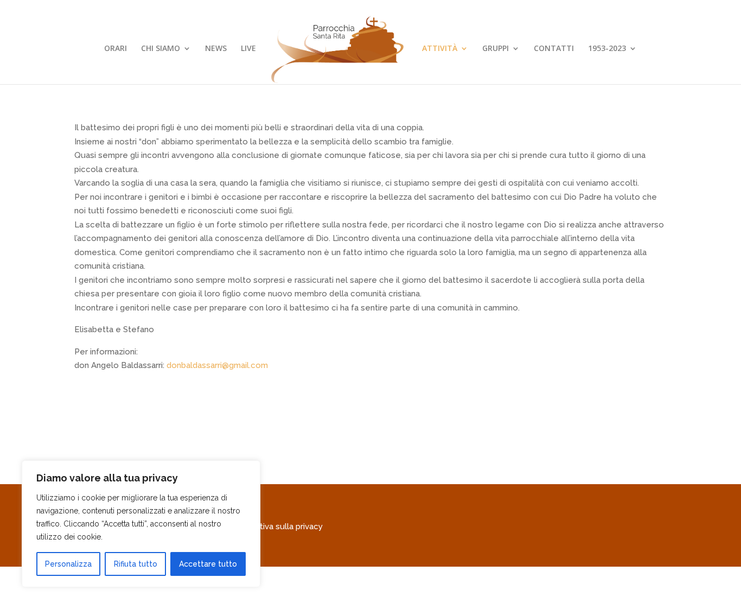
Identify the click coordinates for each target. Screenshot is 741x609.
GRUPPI (495, 49)
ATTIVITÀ (439, 49)
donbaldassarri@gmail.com (217, 365)
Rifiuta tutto (135, 564)
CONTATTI (554, 49)
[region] (141, 523)
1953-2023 (607, 49)
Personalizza (68, 564)
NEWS (216, 49)
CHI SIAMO (160, 49)
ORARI (115, 49)
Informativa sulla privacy (277, 526)
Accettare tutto (208, 564)
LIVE (248, 49)
